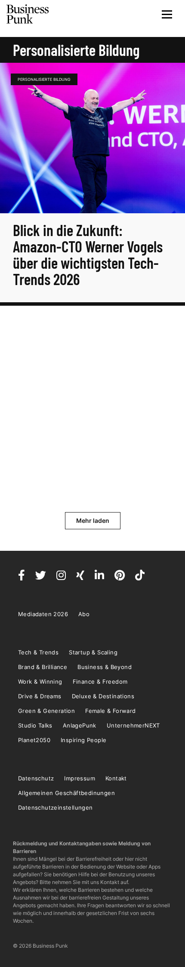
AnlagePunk (79, 725)
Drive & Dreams (40, 696)
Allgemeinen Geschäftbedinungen (66, 792)
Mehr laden (92, 520)
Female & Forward (110, 710)
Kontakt (116, 778)
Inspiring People (83, 740)
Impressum (79, 778)
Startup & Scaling (93, 652)
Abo (83, 614)
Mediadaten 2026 (43, 614)
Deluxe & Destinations (103, 696)
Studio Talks (35, 725)
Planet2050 (34, 740)
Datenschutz (36, 778)
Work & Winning (40, 681)
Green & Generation (46, 710)
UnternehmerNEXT (133, 725)
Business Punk (27, 14)
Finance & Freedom (100, 681)
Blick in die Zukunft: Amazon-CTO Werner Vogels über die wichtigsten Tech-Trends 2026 (88, 254)
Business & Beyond (104, 666)
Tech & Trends (38, 652)
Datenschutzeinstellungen (55, 807)
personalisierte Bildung (44, 79)
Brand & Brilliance (42, 666)
